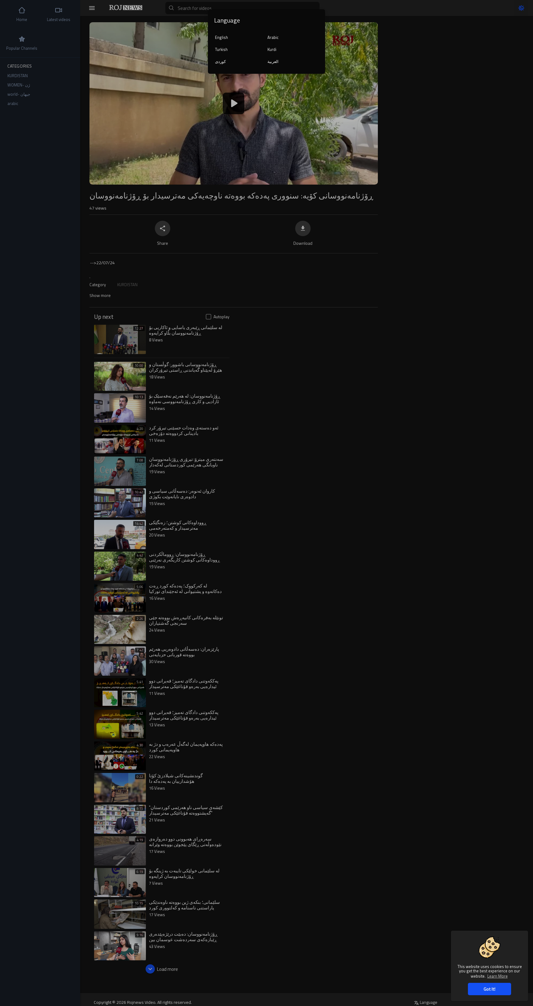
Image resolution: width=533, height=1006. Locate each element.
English (221, 37)
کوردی (220, 61)
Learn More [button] (497, 976)
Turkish (221, 49)
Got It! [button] (489, 989)
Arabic (273, 37)
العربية (273, 61)
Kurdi (271, 49)
